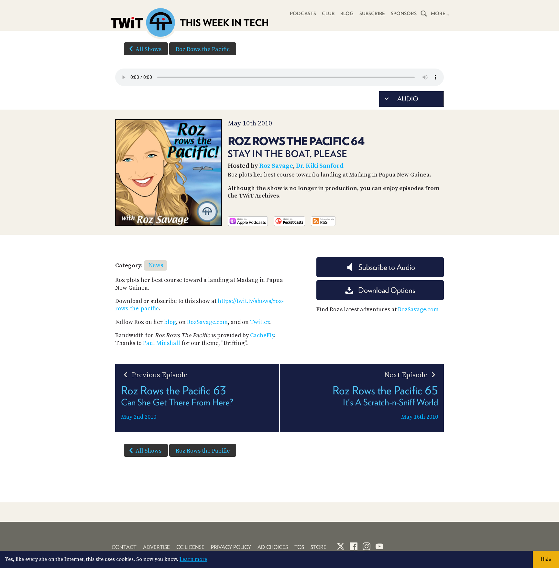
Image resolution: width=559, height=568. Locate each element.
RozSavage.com (207, 322)
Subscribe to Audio (386, 267)
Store (318, 547)
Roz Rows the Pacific (203, 49)
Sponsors (404, 13)
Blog (347, 13)
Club (328, 13)
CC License (190, 547)
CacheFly (262, 335)
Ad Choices (273, 547)
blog (170, 322)
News (155, 265)
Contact (124, 547)
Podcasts (303, 13)
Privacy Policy (231, 547)
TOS (299, 547)
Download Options (386, 290)
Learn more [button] (193, 559)
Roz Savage (276, 166)
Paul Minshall (161, 343)
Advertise (156, 547)
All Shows (148, 49)
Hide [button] (546, 559)
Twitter (259, 322)
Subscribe (372, 13)
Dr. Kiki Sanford (320, 166)
